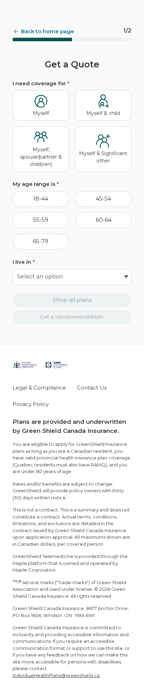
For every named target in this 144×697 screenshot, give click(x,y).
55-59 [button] (40, 220)
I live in (24, 262)
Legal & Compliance (39, 387)
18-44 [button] (40, 198)
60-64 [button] (103, 220)
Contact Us (92, 387)
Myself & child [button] (103, 113)
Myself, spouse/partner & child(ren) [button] (41, 156)
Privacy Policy (31, 404)
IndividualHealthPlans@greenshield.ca (56, 675)
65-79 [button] (40, 241)
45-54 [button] (103, 198)
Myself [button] (41, 113)
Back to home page (47, 31)
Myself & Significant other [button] (103, 157)
